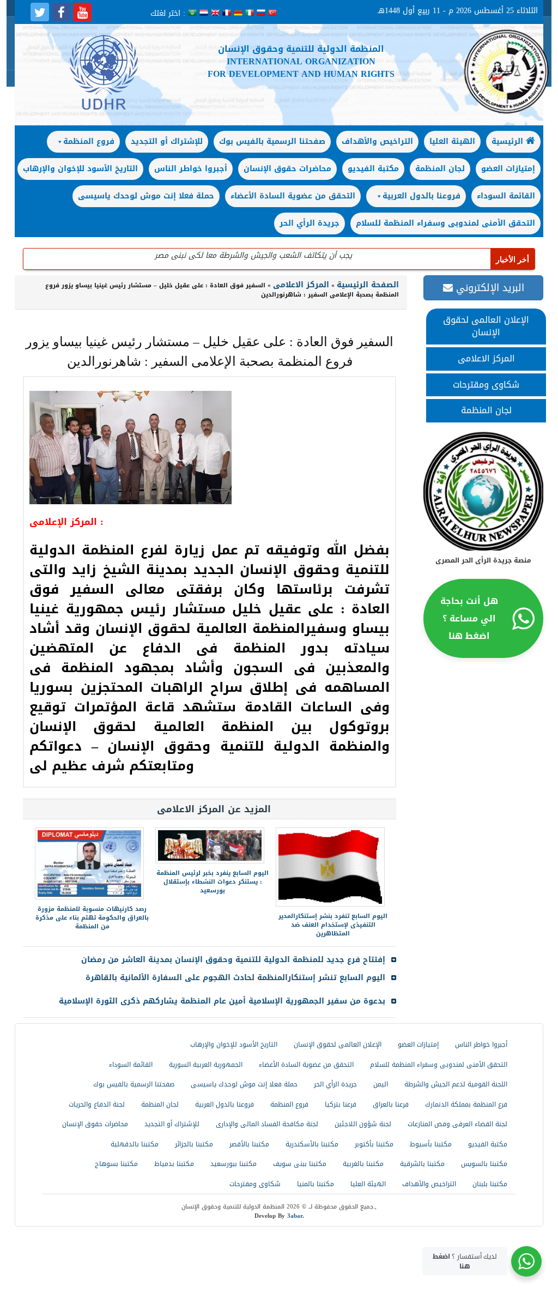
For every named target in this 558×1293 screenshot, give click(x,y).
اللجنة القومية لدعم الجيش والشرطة (455, 1084)
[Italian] (251, 13)
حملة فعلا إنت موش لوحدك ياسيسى (146, 196)
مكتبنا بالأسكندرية (312, 1144)
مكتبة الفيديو (373, 168)
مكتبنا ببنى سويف (299, 1164)
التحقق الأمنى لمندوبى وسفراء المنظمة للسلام (445, 223)
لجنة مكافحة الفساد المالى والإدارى (267, 1124)
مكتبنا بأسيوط (431, 1144)
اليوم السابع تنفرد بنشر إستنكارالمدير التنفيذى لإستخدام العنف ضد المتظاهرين (332, 924)
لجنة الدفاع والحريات (97, 1104)
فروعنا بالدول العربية (421, 196)
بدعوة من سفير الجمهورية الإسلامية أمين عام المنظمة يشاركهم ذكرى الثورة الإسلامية (222, 1001)
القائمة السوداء (506, 196)
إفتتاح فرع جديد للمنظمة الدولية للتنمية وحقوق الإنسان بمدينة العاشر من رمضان (233, 959)
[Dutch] (205, 13)
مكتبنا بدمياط (174, 1164)
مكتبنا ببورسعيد (233, 1164)
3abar (294, 1216)
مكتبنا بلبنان (489, 1184)
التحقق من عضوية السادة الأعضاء (293, 196)
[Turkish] (272, 13)
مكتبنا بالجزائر (194, 1144)
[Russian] (262, 13)
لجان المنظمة (440, 168)
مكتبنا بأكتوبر (374, 1144)
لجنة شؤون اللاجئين (363, 1124)
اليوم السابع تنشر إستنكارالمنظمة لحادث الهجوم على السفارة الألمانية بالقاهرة (235, 977)
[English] (216, 13)
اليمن (380, 1084)
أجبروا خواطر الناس (190, 168)
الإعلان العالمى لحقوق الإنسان (486, 326)
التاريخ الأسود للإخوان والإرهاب (80, 168)
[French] (228, 13)
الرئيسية (509, 141)
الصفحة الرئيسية (368, 284)
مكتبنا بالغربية (363, 1164)
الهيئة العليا (452, 141)
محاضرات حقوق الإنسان (287, 168)
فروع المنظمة (88, 141)
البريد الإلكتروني (488, 288)
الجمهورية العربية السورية (205, 1065)
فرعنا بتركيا (340, 1104)
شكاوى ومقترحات (486, 384)
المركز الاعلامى (486, 358)
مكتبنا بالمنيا (315, 1184)
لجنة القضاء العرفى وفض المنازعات (457, 1124)
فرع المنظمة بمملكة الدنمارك (466, 1104)
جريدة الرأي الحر (309, 223)
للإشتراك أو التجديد (167, 141)
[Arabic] (193, 13)
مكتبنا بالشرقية (422, 1164)
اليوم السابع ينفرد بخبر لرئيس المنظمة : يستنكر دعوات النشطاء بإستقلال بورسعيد (212, 881)
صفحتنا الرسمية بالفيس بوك (272, 141)
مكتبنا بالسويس (484, 1164)
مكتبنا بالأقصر (249, 1144)
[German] (239, 13)
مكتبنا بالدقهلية (135, 1144)
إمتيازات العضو (508, 168)
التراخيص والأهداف (377, 141)
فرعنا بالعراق (391, 1104)
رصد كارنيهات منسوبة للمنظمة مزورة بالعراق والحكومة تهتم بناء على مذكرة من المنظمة (92, 917)
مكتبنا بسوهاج (116, 1164)
